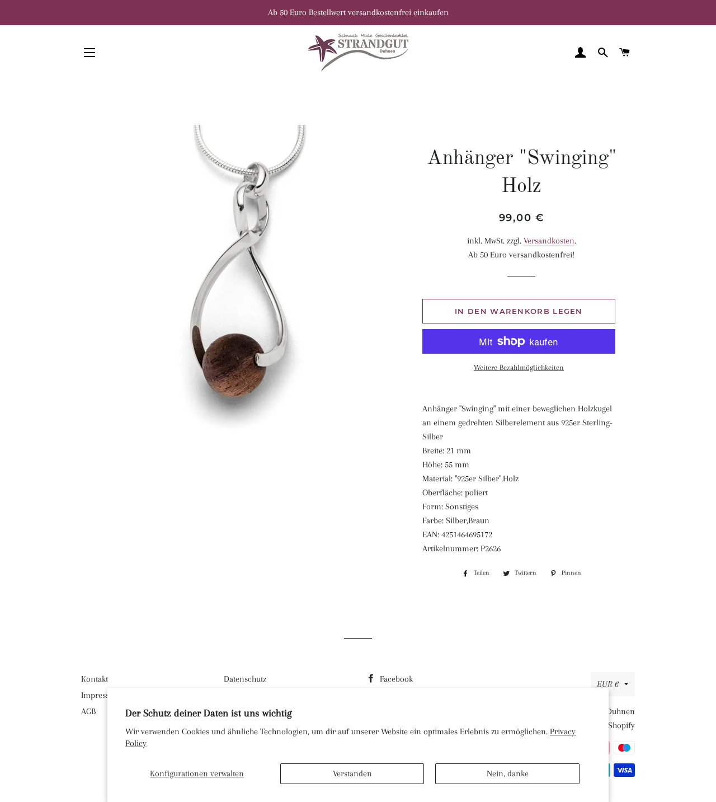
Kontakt (94, 679)
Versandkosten (549, 241)
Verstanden (352, 773)
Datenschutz (245, 679)
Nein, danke (508, 773)
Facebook (395, 679)
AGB (88, 711)
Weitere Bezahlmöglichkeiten (519, 367)
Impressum (101, 695)
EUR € (608, 684)
